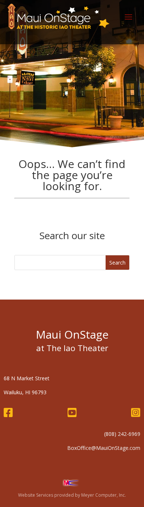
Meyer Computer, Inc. (103, 495)
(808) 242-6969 (122, 433)
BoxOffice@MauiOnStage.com (103, 447)
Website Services (35, 495)
